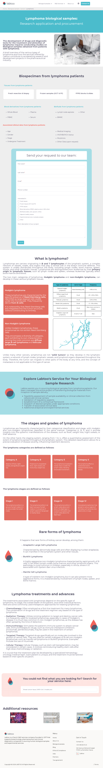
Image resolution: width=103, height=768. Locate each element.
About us (71, 3)
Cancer (22, 9)
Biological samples (44, 3)
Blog (54, 747)
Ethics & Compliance (59, 750)
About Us (56, 741)
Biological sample (14, 9)
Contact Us (79, 741)
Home (5, 9)
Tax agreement (58, 760)
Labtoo (82, 753)
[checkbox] (51, 210)
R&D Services (59, 3)
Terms (96, 764)
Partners (55, 757)
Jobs (54, 754)
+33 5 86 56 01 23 (81, 745)
